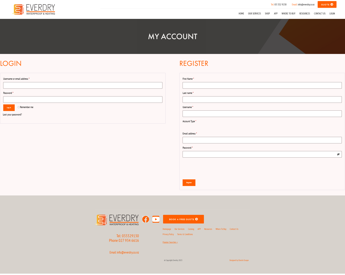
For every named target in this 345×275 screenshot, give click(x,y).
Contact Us (319, 13)
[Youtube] (155, 219)
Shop (267, 13)
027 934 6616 (129, 240)
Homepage (167, 229)
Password (8, 93)
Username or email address (16, 79)
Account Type (189, 121)
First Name (188, 79)
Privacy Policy (168, 234)
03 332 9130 (281, 4)
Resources (304, 13)
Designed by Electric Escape (239, 260)
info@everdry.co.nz (306, 4)
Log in (9, 107)
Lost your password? (12, 114)
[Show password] (338, 154)
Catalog (191, 229)
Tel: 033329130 (127, 235)
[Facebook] (145, 219)
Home (241, 13)
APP (276, 13)
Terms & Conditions (185, 234)
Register (189, 182)
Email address (190, 133)
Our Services (254, 13)
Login (332, 13)
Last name (188, 93)
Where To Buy (288, 13)
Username (188, 107)
